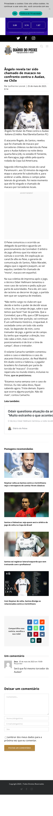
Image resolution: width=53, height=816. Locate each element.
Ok (15, 13)
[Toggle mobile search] (41, 46)
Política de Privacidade (30, 13)
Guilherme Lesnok (16, 86)
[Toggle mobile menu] (47, 46)
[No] (49, 8)
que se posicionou (21, 375)
